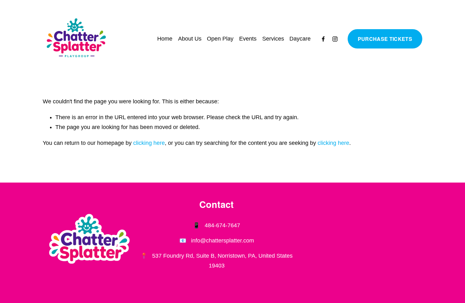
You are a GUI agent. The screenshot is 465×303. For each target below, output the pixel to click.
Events (248, 38)
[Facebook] (323, 39)
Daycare (300, 38)
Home (164, 38)
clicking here (149, 143)
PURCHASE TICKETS (385, 38)
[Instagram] (335, 39)
